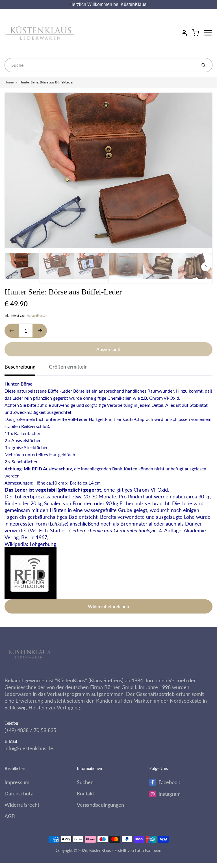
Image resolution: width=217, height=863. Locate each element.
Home (9, 82)
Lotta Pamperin (148, 850)
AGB (10, 816)
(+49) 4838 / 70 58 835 (30, 730)
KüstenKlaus (100, 850)
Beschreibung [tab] (20, 366)
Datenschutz (19, 793)
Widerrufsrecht (22, 805)
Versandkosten (37, 315)
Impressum (17, 782)
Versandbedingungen (100, 805)
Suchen (85, 782)
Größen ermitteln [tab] (68, 366)
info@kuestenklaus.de (29, 748)
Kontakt (85, 793)
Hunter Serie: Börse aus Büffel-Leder (46, 82)
